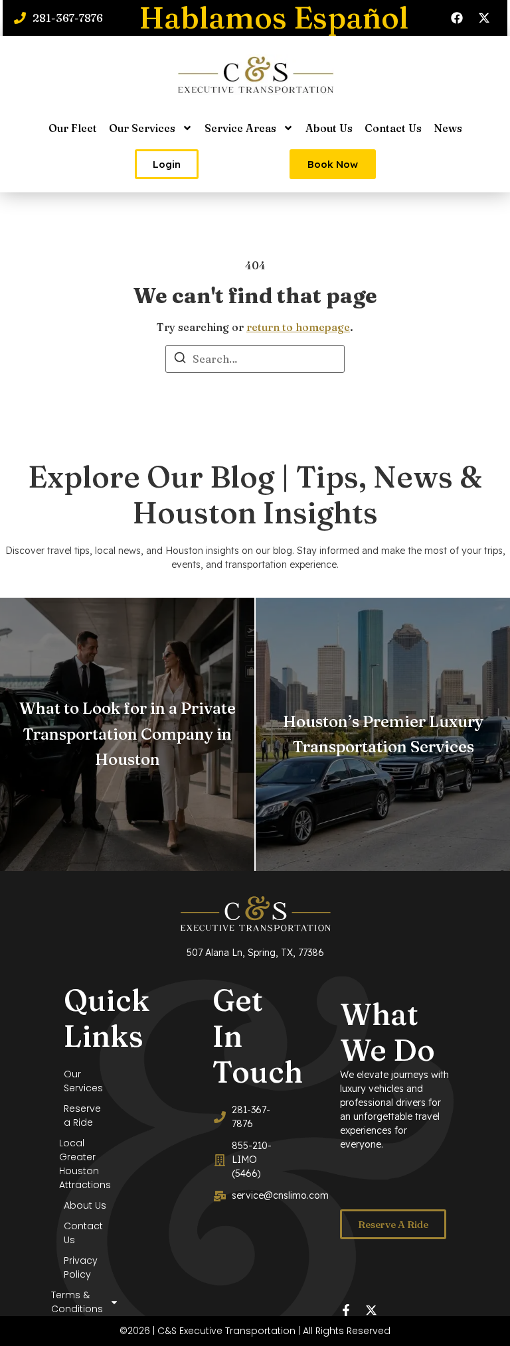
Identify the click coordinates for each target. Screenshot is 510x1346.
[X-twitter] (484, 18)
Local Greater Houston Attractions (85, 1163)
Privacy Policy (81, 1267)
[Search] (180, 359)
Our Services (142, 128)
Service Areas (240, 128)
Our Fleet (72, 128)
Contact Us (393, 128)
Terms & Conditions (83, 1301)
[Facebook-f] (346, 1310)
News (448, 128)
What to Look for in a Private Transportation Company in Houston (127, 734)
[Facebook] (457, 18)
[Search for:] (255, 359)
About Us (329, 128)
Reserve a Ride (82, 1115)
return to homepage (298, 327)
